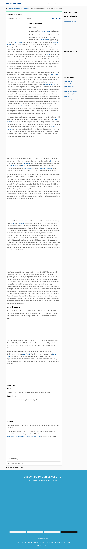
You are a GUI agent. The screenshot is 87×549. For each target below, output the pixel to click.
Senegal (29, 168)
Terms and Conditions (60, 542)
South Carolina (54, 75)
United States (45, 31)
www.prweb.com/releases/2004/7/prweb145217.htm (24, 436)
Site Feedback (36, 542)
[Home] (14, 3)
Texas (48, 54)
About (70, 21)
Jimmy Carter (18, 42)
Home (18, 542)
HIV (12, 223)
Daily (69, 542)
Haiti (24, 168)
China (23, 166)
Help (29, 542)
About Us (24, 542)
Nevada (21, 223)
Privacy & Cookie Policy (47, 542)
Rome (52, 161)
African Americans (50, 84)
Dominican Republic (45, 168)
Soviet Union (14, 166)
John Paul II (26, 163)
